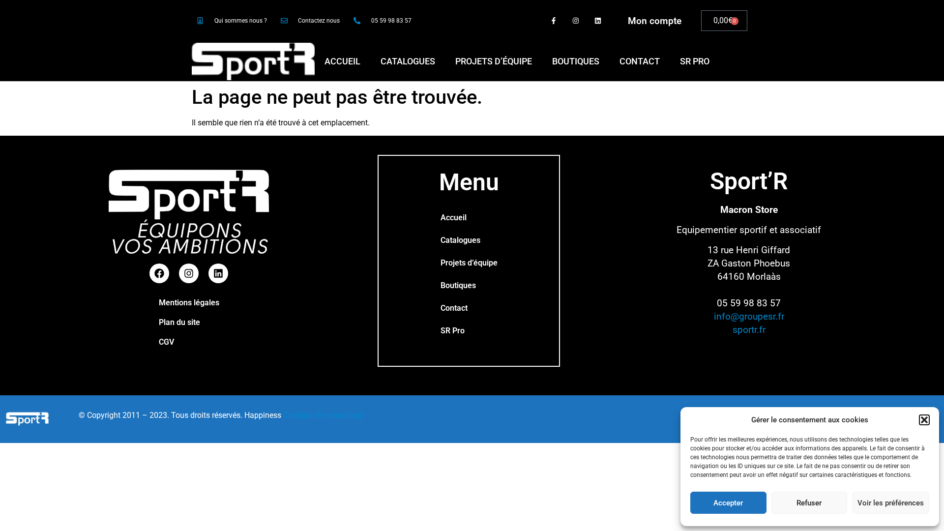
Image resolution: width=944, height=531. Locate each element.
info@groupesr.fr (749, 316)
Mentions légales (189, 302)
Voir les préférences (890, 503)
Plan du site (179, 322)
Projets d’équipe (493, 61)
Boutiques (575, 61)
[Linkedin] (598, 21)
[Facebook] (159, 273)
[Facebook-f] (554, 21)
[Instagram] (575, 21)
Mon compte (654, 21)
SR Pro (694, 61)
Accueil (342, 61)
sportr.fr (749, 329)
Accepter (728, 503)
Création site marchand (323, 415)
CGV (166, 342)
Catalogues (408, 61)
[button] (924, 420)
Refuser (809, 503)
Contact (640, 61)
